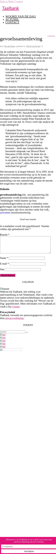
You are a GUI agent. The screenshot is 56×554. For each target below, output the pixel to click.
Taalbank (10, 8)
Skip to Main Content (11, 1)
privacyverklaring (14, 318)
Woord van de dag (33, 46)
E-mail (4, 263)
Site (2, 269)
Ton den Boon (9, 46)
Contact (16, 306)
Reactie (5, 234)
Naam (4, 258)
